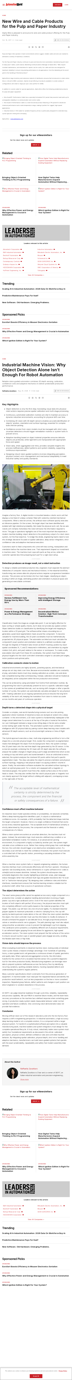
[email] (43, 47)
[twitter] (36, 47)
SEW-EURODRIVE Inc (45, 261)
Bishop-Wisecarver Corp (11, 258)
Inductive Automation (45, 249)
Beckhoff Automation (10, 255)
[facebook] (29, 47)
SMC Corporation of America (48, 267)
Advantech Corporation (11, 249)
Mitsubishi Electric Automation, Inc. (50, 252)
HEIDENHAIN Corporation (12, 267)
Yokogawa (41, 270)
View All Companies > (36, 275)
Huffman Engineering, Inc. (12, 270)
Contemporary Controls (11, 261)
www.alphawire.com (16, 119)
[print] (69, 47)
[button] (3, 4)
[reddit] (39, 47)
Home (4, 15)
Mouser (40, 255)
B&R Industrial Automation (12, 252)
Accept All (36, 1376)
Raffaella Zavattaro (9, 391)
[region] (36, 1374)
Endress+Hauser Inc (10, 264)
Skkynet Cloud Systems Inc (47, 264)
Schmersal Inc (43, 258)
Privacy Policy (63, 1371)
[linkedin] (33, 47)
